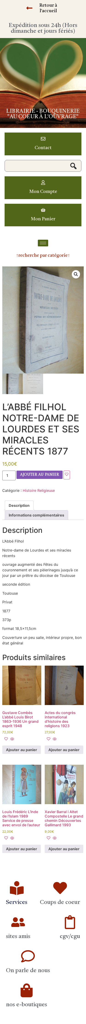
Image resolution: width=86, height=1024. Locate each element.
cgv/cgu (70, 936)
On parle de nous (28, 971)
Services (16, 902)
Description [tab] (19, 505)
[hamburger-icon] (43, 243)
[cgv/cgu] (70, 922)
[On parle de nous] (28, 956)
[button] (76, 274)
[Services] (17, 888)
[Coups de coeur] (60, 888)
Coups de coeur (60, 902)
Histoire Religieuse (39, 490)
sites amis (18, 936)
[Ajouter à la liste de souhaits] (67, 475)
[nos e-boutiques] (26, 990)
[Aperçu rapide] (11, 739)
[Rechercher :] (43, 166)
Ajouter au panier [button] (21, 749)
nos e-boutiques (26, 1005)
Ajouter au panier (39, 475)
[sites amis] (18, 922)
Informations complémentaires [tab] (36, 515)
